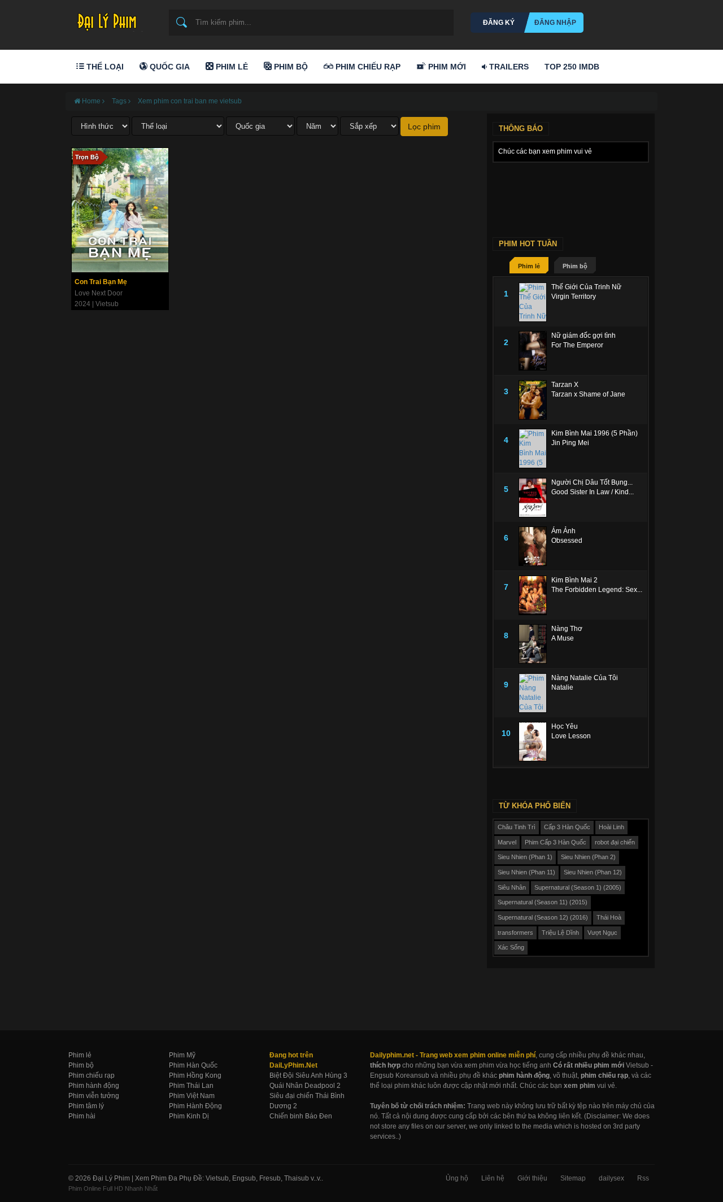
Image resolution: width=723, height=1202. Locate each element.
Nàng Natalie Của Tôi (584, 678)
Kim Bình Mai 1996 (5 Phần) (594, 433)
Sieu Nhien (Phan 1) (525, 856)
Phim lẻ (529, 266)
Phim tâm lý (86, 1106)
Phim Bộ (290, 66)
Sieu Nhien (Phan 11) (526, 872)
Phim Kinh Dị (189, 1116)
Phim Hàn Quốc (193, 1065)
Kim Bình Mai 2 (574, 580)
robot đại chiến (615, 842)
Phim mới (446, 66)
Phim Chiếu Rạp (366, 66)
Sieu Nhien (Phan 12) (593, 872)
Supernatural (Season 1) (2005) (577, 887)
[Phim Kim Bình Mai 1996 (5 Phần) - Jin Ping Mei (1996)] (535, 448)
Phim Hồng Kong (195, 1075)
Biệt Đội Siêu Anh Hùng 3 (308, 1075)
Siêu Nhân (512, 887)
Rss (643, 1178)
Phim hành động (93, 1086)
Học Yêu (564, 726)
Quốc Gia (168, 66)
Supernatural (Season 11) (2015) (542, 902)
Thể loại (104, 66)
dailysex (611, 1178)
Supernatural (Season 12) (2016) (543, 917)
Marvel (507, 842)
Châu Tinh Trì (516, 827)
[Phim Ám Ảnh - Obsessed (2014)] (535, 546)
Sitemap (573, 1178)
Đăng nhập (555, 23)
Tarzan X (564, 385)
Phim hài (81, 1116)
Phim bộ (575, 266)
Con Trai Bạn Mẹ (101, 282)
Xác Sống (511, 947)
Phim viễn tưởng (93, 1096)
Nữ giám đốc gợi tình (583, 335)
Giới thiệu (532, 1178)
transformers (515, 932)
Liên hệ (492, 1178)
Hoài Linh (611, 827)
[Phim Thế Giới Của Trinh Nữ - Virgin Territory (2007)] (535, 302)
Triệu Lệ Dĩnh (560, 932)
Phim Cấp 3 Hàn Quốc (555, 842)
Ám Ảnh (563, 531)
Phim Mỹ (182, 1055)
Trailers (508, 66)
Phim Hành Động (195, 1106)
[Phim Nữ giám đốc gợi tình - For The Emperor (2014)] (535, 351)
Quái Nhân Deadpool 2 (305, 1086)
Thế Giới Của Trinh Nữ (586, 287)
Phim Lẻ (231, 66)
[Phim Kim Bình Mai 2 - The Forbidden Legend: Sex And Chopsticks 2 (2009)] (535, 595)
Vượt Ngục (602, 932)
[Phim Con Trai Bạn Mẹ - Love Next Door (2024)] (120, 210)
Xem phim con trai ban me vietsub (190, 101)
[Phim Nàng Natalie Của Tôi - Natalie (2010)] (535, 693)
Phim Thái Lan (191, 1086)
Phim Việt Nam (192, 1096)
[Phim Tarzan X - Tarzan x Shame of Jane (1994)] (535, 400)
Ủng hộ (457, 1178)
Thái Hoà (608, 917)
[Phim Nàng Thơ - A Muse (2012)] (535, 644)
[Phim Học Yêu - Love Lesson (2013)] (535, 741)
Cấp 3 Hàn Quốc (567, 827)
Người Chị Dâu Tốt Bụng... (592, 482)
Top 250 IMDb (572, 66)
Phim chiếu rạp (91, 1075)
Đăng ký (499, 23)
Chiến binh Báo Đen (300, 1116)
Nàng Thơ (566, 629)
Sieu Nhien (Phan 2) (588, 856)
